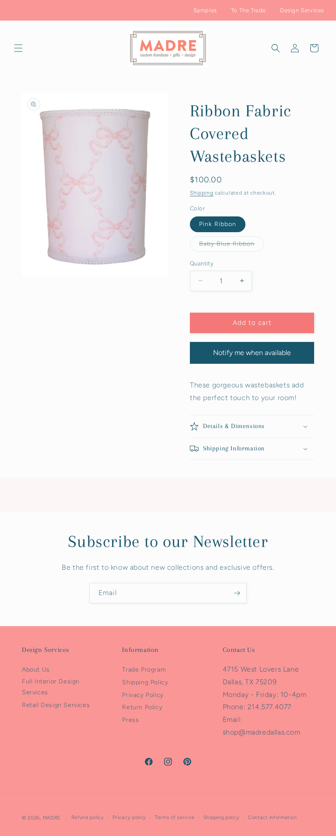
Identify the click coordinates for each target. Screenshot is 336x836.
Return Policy (142, 707)
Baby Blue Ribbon (231, 246)
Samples (205, 10)
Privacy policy (129, 817)
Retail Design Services (56, 705)
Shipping (202, 193)
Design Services (302, 10)
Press (130, 720)
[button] (18, 48)
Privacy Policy (142, 695)
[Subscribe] (236, 593)
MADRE (52, 818)
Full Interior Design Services (51, 687)
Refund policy (87, 817)
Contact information (272, 817)
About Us (36, 669)
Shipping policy (221, 817)
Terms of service (175, 817)
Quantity (202, 263)
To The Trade (248, 10)
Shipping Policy (145, 682)
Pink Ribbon (217, 224)
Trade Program (144, 669)
